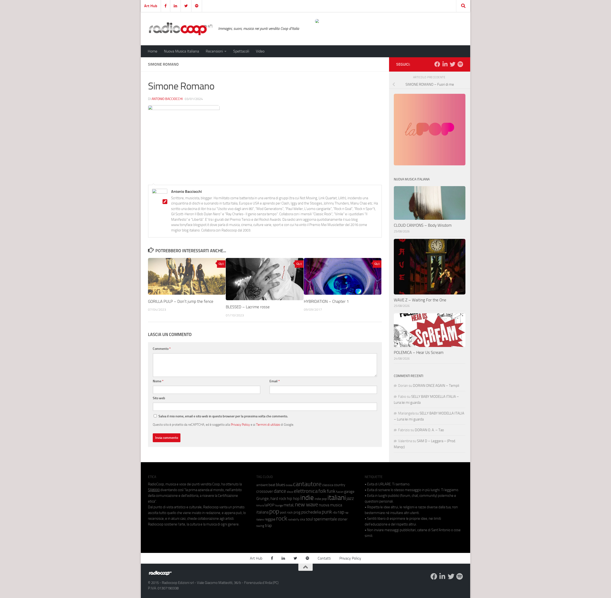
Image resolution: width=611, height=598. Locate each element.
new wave (306, 504)
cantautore (307, 484)
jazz (350, 498)
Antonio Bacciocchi (167, 99)
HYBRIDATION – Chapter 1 (326, 301)
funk (331, 491)
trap (268, 525)
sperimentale (325, 519)
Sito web (159, 398)
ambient (262, 485)
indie (307, 497)
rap (341, 512)
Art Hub (150, 6)
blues (280, 484)
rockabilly (293, 519)
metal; (289, 505)
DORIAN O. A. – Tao (429, 430)
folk (322, 491)
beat (272, 485)
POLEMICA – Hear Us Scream (418, 352)
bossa (289, 485)
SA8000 (154, 490)
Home (152, 51)
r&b (335, 512)
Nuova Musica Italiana (181, 51)
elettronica (306, 491)
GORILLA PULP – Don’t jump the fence (180, 301)
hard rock (278, 498)
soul (309, 519)
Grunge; (263, 498)
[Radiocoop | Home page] (180, 28)
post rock (286, 512)
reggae (270, 519)
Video (260, 51)
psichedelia (311, 512)
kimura (260, 505)
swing (260, 526)
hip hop (293, 498)
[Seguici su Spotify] (460, 64)
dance (280, 491)
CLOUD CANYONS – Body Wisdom (423, 225)
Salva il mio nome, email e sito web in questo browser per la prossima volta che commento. (223, 416)
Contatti (324, 558)
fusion (339, 491)
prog (297, 512)
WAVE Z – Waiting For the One (420, 300)
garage (349, 491)
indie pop (321, 499)
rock (281, 518)
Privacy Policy (240, 424)
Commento (162, 349)
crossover (264, 491)
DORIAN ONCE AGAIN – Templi (436, 385)
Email (274, 381)
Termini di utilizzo (268, 424)
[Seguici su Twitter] (452, 64)
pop (274, 511)
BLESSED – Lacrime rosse (248, 306)
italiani (336, 497)
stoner (343, 519)
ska (302, 519)
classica (327, 485)
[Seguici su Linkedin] (445, 64)
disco (290, 491)
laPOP (269, 505)
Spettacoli (241, 51)
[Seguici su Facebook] (437, 64)
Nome (158, 381)
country (339, 485)
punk (327, 512)
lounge (279, 505)
